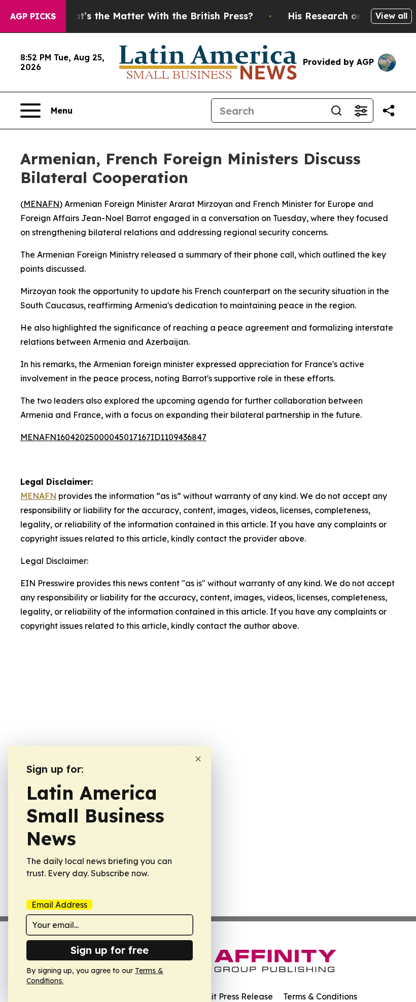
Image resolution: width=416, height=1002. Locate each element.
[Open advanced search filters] (361, 110)
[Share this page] (389, 110)
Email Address (59, 905)
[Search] (336, 110)
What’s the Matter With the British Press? (156, 16)
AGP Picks (33, 16)
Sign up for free (110, 950)
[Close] (198, 759)
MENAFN (41, 204)
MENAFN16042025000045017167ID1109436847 (113, 437)
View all (391, 16)
